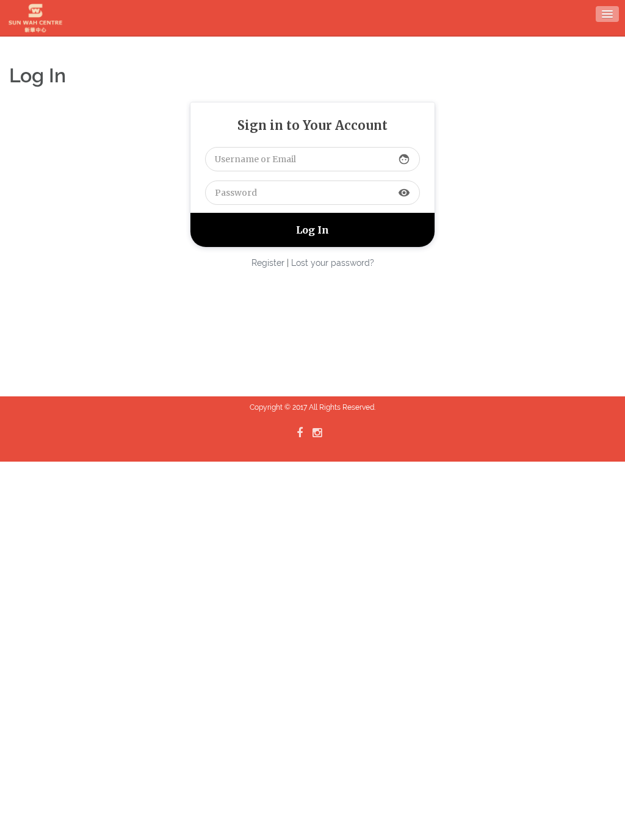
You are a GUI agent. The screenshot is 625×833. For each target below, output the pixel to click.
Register (267, 263)
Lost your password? (332, 263)
